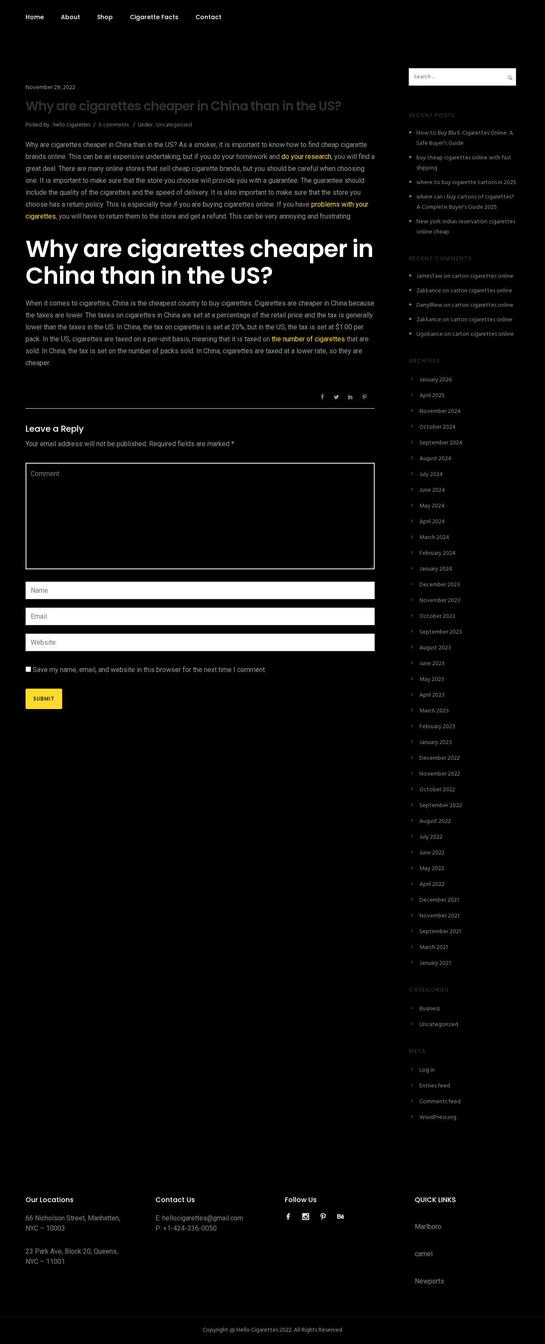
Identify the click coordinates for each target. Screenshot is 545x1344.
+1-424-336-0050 (190, 1228)
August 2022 (435, 821)
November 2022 (439, 774)
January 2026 (435, 380)
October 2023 (437, 616)
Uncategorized (173, 125)
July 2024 (431, 474)
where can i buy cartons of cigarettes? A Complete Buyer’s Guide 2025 (465, 202)
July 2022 (430, 837)
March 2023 (434, 711)
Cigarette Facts (154, 17)
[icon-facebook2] (290, 1216)
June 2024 (432, 490)
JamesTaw (429, 276)
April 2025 (432, 396)
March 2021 (433, 947)
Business (429, 1009)
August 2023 (435, 648)
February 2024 (437, 553)
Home (35, 17)
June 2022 (432, 853)
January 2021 (435, 963)
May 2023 (431, 679)
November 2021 (439, 916)
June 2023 (432, 664)
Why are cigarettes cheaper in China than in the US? (183, 106)
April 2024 (432, 522)
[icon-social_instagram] (307, 1216)
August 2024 (435, 459)
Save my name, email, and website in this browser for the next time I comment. (149, 670)
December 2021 (439, 900)
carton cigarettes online (482, 276)
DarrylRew (429, 305)
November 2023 (439, 601)
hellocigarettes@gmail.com (202, 1218)
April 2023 (432, 695)
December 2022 (439, 758)
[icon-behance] (340, 1216)
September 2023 (440, 632)
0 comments (113, 125)
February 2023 (437, 727)
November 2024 (440, 411)
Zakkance (428, 291)
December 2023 (439, 585)
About (70, 17)
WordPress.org (437, 1117)
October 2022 (437, 790)
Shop (105, 17)
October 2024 (437, 427)
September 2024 (440, 443)
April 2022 (432, 884)
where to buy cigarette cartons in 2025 (466, 182)
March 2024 (434, 537)
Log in (427, 1070)
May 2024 (432, 506)
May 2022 (431, 869)
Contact (208, 17)
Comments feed (440, 1102)
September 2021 (440, 932)
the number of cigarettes (308, 339)
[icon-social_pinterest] (325, 1216)
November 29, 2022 (50, 87)
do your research (306, 157)
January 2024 (435, 569)
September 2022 (440, 805)
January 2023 (435, 742)
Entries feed (434, 1086)
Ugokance (429, 334)
